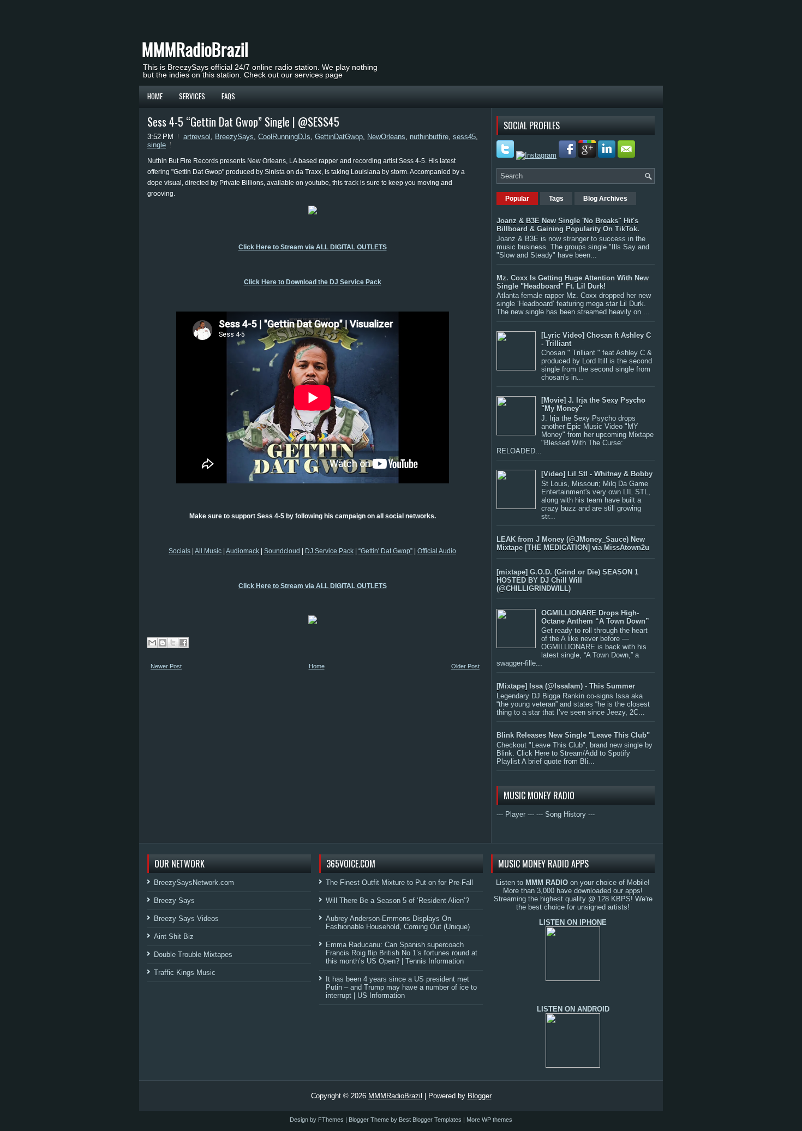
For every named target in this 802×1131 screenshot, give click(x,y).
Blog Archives (605, 198)
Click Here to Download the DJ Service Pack (312, 282)
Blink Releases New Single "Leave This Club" (573, 735)
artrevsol (197, 137)
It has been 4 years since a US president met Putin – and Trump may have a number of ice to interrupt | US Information (401, 987)
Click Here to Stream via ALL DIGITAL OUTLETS (312, 247)
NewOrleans (386, 137)
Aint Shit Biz (174, 936)
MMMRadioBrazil (195, 49)
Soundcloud (282, 551)
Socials (179, 551)
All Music (208, 551)
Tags (556, 198)
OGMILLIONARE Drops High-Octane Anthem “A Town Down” (595, 617)
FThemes (331, 1119)
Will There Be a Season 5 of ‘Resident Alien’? (397, 900)
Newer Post (166, 666)
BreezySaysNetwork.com (194, 882)
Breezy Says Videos (186, 918)
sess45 (464, 137)
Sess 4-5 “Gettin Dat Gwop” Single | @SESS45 (243, 121)
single (156, 145)
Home (155, 96)
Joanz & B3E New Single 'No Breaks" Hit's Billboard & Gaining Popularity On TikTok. (567, 225)
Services (192, 96)
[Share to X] (172, 642)
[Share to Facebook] (183, 642)
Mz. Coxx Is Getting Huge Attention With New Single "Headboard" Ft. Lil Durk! (572, 282)
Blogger (480, 1096)
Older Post (465, 666)
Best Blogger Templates (430, 1119)
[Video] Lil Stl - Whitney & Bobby (597, 474)
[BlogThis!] (162, 642)
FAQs (228, 96)
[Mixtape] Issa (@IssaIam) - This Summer (565, 686)
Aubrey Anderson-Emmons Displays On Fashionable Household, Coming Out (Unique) (398, 922)
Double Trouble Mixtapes (193, 954)
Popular (517, 198)
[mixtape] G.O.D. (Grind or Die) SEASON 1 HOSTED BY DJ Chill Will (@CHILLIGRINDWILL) (567, 580)
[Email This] (152, 642)
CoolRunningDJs (284, 137)
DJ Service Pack (329, 551)
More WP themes (489, 1119)
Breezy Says (174, 900)
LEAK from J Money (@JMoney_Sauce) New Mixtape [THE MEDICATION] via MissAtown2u (572, 543)
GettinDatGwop (339, 137)
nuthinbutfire (429, 137)
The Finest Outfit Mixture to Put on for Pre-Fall (399, 882)
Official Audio (436, 551)
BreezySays (234, 137)
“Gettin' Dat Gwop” (385, 551)
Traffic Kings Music (185, 972)
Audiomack (242, 551)
